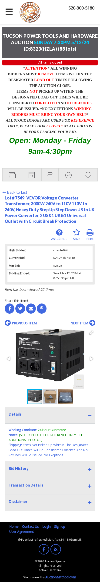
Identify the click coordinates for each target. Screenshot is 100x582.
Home (14, 526)
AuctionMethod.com (60, 577)
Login (46, 526)
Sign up (59, 526)
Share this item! (16, 300)
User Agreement (21, 531)
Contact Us (30, 526)
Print (89, 238)
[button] (91, 333)
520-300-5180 (81, 8)
